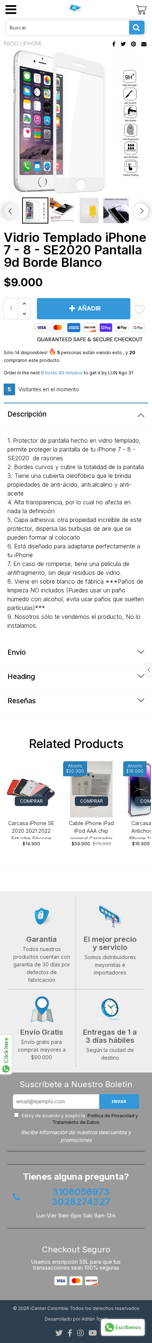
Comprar (31, 801)
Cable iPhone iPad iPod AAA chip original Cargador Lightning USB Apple (91, 829)
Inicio (11, 43)
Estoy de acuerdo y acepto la (79, 1119)
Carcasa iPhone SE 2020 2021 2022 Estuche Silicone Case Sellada (31, 829)
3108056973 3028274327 (81, 1197)
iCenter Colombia (49, 1308)
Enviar (119, 1101)
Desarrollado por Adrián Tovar (76, 1319)
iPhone (32, 43)
